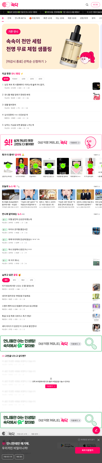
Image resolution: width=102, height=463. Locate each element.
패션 (22, 280)
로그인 (95, 4)
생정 (5, 280)
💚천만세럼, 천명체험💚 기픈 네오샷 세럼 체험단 (57, 12)
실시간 (6, 79)
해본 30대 (72, 18)
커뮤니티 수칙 (22, 434)
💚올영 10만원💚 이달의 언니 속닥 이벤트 (18, 12)
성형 (31, 280)
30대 (40, 79)
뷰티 (93, 18)
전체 (9, 18)
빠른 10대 (48, 18)
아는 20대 (60, 18)
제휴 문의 (34, 434)
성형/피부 (84, 18)
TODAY (14, 79)
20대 (32, 79)
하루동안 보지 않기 (88, 440)
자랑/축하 (36, 18)
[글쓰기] (96, 430)
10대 (23, 79)
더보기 (96, 155)
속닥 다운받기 (87, 450)
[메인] (10, 4)
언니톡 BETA (20, 18)
